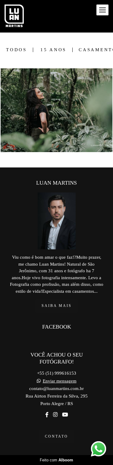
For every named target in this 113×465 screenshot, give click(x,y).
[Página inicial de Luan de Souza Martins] (14, 16)
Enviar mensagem (60, 381)
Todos (16, 50)
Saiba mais (57, 306)
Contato (56, 436)
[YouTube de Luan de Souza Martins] (65, 415)
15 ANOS (53, 50)
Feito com (56, 460)
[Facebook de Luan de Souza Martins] (47, 415)
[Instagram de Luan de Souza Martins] (55, 415)
